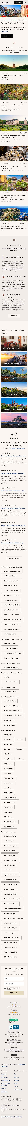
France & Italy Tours (9, 701)
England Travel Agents (10, 875)
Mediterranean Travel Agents (12, 899)
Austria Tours (7, 788)
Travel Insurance (5, 1080)
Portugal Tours (8, 759)
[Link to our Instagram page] (6, 1099)
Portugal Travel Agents (10, 860)
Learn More (14, 315)
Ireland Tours (7, 773)
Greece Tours (8, 744)
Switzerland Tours (9, 778)
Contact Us (4, 1092)
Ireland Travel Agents (10, 879)
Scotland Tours (8, 768)
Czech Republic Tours (10, 797)
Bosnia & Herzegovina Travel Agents (14, 918)
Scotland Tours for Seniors (11, 629)
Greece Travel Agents (10, 846)
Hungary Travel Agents (10, 928)
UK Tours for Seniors (10, 634)
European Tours (8, 20)
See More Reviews (14, 558)
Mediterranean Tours (10, 821)
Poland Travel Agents (10, 913)
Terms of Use (11, 1116)
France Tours (15, 20)
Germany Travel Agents (11, 889)
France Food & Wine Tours (11, 667)
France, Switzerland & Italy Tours (13, 715)
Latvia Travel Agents (10, 933)
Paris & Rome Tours (9, 725)
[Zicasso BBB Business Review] (14, 1027)
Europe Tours (7, 734)
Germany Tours (8, 783)
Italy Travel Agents (9, 841)
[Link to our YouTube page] (13, 1099)
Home (2, 20)
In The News (4, 1077)
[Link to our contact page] (20, 1099)
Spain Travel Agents (9, 855)
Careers (3, 1088)
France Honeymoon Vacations (12, 653)
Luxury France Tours (10, 643)
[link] (14, 69)
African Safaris (18, 1090)
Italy (15, 1074)
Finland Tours (8, 817)
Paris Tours (7, 677)
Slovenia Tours (8, 792)
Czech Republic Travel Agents (12, 908)
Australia (16, 1080)
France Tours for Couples (11, 658)
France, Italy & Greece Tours (12, 710)
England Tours (8, 763)
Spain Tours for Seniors (10, 585)
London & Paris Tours (10, 720)
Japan (16, 1086)
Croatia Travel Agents (10, 865)
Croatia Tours (20, 749)
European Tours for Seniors (12, 571)
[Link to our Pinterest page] (17, 1099)
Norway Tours (8, 812)
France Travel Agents (10, 850)
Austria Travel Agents (10, 894)
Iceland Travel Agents (10, 947)
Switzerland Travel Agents (11, 937)
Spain (15, 1083)
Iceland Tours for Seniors (11, 624)
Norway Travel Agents (10, 952)
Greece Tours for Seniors (11, 581)
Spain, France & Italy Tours (11, 706)
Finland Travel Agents (10, 957)
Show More (4, 31)
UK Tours (21, 759)
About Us (3, 1074)
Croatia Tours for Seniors (11, 590)
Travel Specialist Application (5, 1084)
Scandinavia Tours (9, 826)
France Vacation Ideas (10, 691)
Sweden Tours (8, 807)
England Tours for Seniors (11, 614)
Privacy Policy (4, 1116)
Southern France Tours (10, 682)
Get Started (18, 2)
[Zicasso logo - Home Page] (5, 2)
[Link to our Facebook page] (2, 1099)
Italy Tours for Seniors (10, 576)
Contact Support (18, 1116)
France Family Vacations (10, 648)
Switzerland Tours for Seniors (12, 619)
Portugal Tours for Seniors (11, 595)
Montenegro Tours (9, 802)
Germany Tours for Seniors (11, 605)
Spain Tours (7, 749)
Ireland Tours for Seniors (11, 600)
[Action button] (25, 2)
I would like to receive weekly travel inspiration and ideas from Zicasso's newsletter (13, 988)
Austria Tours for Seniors (11, 610)
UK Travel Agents (9, 870)
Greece (16, 1077)
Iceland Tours (8, 754)
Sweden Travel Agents (10, 942)
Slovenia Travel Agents (10, 904)
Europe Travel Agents (10, 836)
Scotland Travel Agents (10, 884)
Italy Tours (20, 739)
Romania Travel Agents (10, 923)
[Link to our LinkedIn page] (9, 1099)
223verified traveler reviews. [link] (17, 448)
